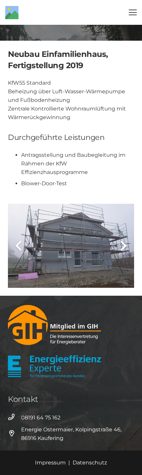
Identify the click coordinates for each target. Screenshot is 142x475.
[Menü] (132, 12)
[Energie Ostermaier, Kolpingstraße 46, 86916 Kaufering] (14, 434)
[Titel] (11, 12)
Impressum (50, 462)
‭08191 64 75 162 (40, 417)
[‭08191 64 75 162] (14, 417)
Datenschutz (90, 462)
